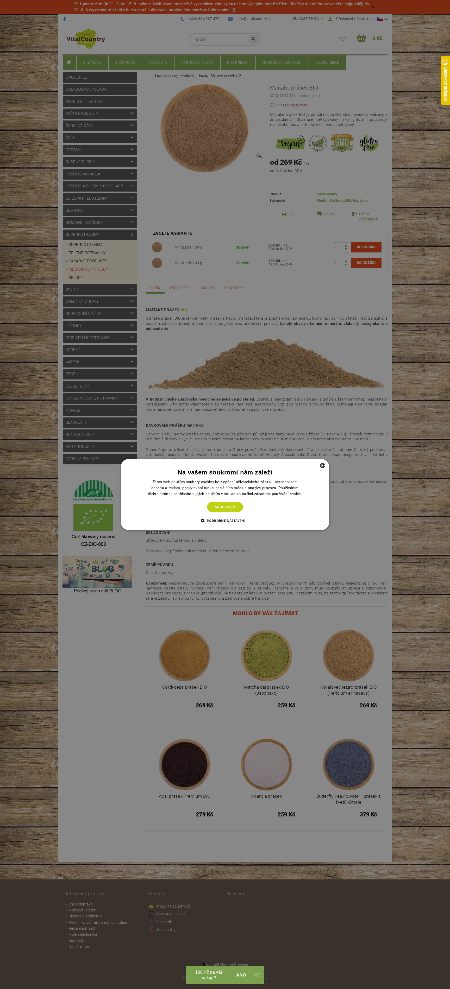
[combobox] (322, 465)
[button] (225, 520)
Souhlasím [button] (225, 507)
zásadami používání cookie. (278, 494)
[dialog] (225, 494)
